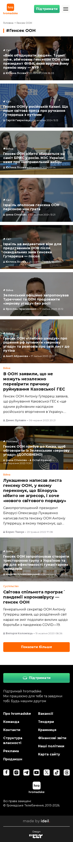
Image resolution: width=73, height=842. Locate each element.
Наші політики (51, 746)
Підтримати (47, 9)
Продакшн (12, 759)
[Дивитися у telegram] (26, 772)
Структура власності (12, 740)
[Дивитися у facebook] (6, 772)
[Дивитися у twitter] (47, 772)
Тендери (46, 722)
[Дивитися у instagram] (16, 772)
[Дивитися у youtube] (36, 772)
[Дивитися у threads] (67, 772)
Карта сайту (49, 754)
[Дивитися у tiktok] (57, 772)
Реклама (11, 751)
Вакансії (45, 714)
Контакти (11, 730)
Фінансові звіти (52, 738)
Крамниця (47, 730)
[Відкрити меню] (66, 9)
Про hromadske (17, 714)
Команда (11, 722)
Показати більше (36, 647)
